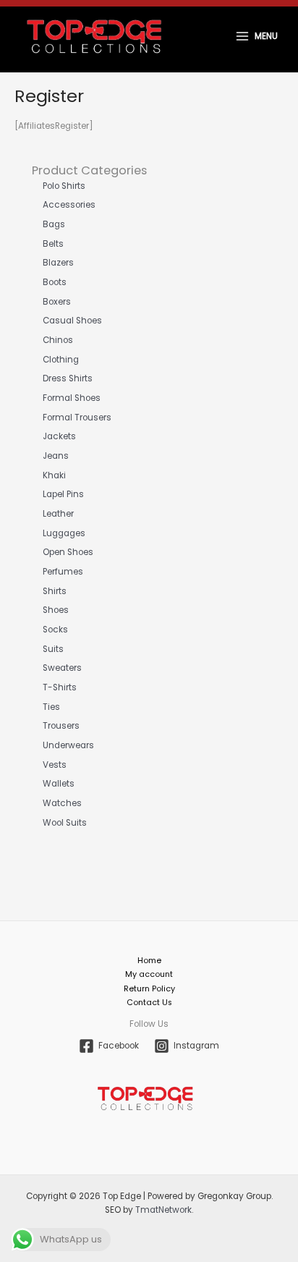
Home (149, 960)
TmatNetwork (163, 1210)
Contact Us (149, 1002)
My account (149, 974)
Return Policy (149, 988)
